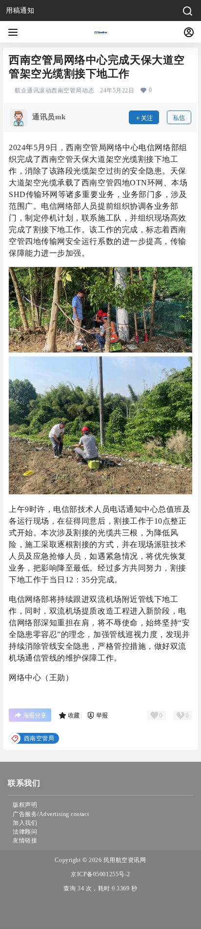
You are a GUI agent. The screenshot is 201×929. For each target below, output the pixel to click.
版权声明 (25, 804)
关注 (147, 118)
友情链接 (25, 840)
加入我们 (25, 822)
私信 (179, 118)
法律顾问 (25, 831)
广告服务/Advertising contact (51, 814)
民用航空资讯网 (123, 860)
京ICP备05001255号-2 (100, 874)
